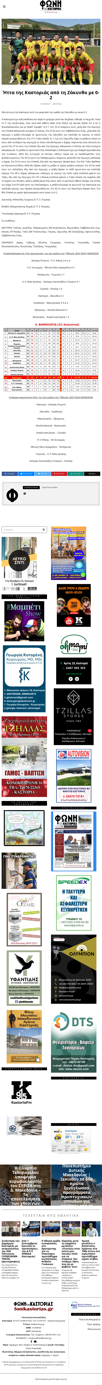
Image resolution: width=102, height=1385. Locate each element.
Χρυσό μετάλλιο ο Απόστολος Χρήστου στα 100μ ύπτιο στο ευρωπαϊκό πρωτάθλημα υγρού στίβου (91, 1249)
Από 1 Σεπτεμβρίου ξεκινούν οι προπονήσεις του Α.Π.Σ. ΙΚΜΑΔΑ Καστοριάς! (30, 1248)
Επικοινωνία (94, 1329)
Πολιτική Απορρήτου (89, 1319)
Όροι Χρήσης (93, 1324)
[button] (44, 529)
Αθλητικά (57, 104)
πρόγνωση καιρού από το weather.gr (68, 1153)
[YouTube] (35, 1341)
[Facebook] (31, 1341)
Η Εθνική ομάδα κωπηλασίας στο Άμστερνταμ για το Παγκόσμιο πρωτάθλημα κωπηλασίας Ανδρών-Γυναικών (51, 1252)
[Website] (24, 493)
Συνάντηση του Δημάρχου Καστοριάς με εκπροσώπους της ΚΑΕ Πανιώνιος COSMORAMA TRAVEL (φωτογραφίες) (11, 1251)
